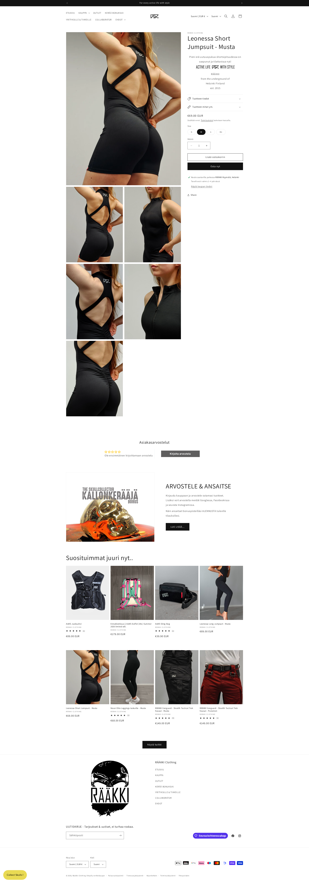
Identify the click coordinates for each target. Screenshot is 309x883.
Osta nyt (215, 166)
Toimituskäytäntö (167, 875)
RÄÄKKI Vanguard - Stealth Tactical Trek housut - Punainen (219, 709)
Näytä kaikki (154, 744)
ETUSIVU (159, 769)
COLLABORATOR (163, 797)
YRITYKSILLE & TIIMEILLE (168, 792)
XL (223, 133)
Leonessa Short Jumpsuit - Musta (81, 708)
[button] (84, 12)
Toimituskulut (207, 120)
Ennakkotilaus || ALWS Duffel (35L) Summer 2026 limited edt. (131, 625)
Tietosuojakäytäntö (134, 875)
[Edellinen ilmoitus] (67, 3)
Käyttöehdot (152, 875)
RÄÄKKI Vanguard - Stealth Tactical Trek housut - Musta (174, 709)
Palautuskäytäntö (115, 875)
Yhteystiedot (184, 875)
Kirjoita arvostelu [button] (180, 453)
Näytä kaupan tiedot (201, 186)
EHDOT (158, 803)
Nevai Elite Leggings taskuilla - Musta (128, 708)
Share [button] (194, 195)
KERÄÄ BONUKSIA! (164, 786)
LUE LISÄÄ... (178, 526)
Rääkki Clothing (79, 875)
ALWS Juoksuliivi (74, 624)
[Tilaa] (120, 835)
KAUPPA (159, 775)
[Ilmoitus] (241, 3)
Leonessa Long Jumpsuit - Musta (215, 624)
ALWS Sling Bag (162, 624)
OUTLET (159, 780)
